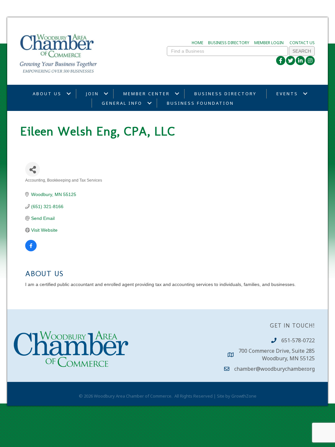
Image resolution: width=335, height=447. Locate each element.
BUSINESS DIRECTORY (228, 42)
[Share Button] (32, 169)
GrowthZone (243, 396)
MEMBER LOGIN (269, 42)
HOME (197, 42)
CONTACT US (302, 42)
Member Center (146, 94)
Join (92, 94)
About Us (47, 94)
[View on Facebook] (31, 249)
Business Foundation (200, 103)
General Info (122, 103)
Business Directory (225, 94)
